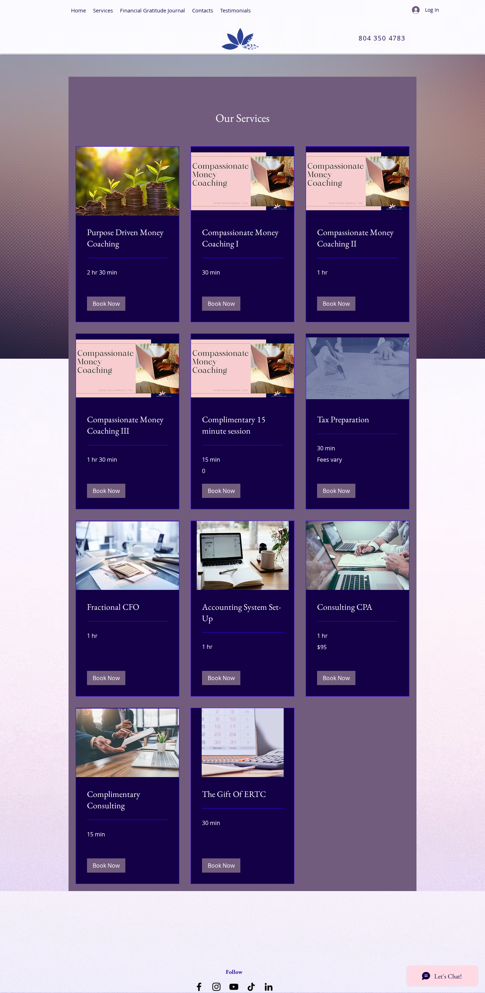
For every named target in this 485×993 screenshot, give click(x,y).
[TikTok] (251, 986)
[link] (127, 238)
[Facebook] (199, 986)
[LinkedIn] (268, 986)
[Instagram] (216, 986)
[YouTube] (233, 986)
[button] (106, 304)
